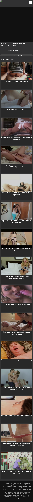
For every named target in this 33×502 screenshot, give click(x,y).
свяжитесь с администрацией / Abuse (19, 497)
